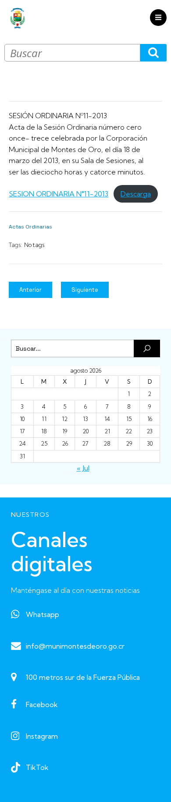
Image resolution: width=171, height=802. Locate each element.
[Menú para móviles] (158, 17)
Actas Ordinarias (30, 226)
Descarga (136, 193)
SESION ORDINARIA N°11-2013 (58, 193)
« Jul (83, 468)
